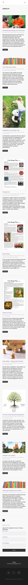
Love (3, 70)
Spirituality (14, 70)
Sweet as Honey (7, 312)
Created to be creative (9, 455)
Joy (20, 132)
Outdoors (6, 70)
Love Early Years (6, 32)
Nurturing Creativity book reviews (12, 490)
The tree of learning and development (13, 414)
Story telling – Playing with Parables (13, 361)
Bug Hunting (6, 254)
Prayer (11, 70)
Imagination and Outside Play (11, 130)
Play (23, 32)
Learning (20, 32)
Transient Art (6, 192)
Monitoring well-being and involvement (13, 30)
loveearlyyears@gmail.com (14, 563)
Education (15, 32)
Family (18, 32)
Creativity (11, 32)
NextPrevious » (4, 520)
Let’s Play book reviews (9, 67)
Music (5, 195)
